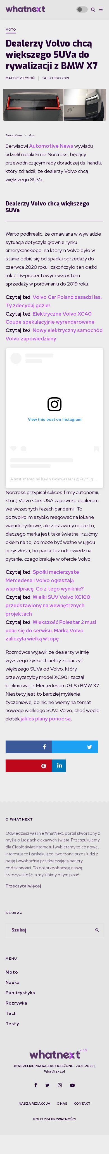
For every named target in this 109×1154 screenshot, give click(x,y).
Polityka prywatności (54, 1119)
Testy (12, 1024)
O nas (62, 1103)
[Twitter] (47, 1085)
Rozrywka (16, 1003)
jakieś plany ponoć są (45, 718)
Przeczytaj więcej (23, 886)
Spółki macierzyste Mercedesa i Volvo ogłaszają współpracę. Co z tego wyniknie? (45, 580)
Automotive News (51, 146)
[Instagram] (60, 1085)
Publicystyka (20, 993)
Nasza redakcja (34, 1103)
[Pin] (29, 765)
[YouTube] (72, 1085)
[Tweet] (75, 747)
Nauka (13, 982)
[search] (97, 930)
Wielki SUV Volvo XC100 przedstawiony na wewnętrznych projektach (48, 605)
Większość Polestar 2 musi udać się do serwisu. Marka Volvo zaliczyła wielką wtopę (51, 630)
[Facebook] (35, 1085)
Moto (11, 29)
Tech (11, 1013)
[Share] (29, 747)
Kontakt (82, 1103)
